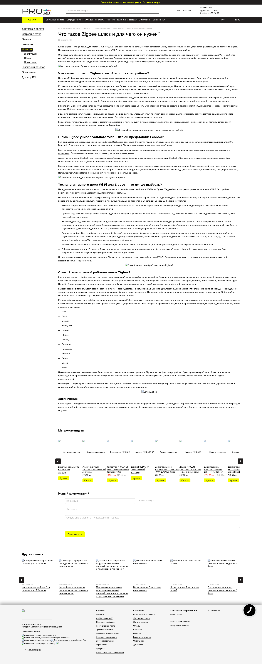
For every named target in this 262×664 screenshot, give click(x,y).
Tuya (127, 89)
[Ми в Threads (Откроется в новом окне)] (212, 19)
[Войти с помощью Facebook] (157, 500)
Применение (30, 62)
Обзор (27, 58)
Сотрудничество (75, 19)
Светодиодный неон (105, 622)
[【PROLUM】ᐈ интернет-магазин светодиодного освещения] (37, 614)
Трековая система (104, 630)
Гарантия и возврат (126, 19)
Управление (101, 645)
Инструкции (30, 53)
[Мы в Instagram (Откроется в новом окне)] (203, 19)
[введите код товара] (156, 11)
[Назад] (58, 461)
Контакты (99, 19)
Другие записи (32, 554)
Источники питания (105, 641)
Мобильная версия (33, 650)
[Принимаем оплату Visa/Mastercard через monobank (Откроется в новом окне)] (45, 638)
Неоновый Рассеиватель (107, 633)
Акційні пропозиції (104, 618)
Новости (111, 19)
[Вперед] (240, 461)
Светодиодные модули (106, 637)
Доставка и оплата (55, 19)
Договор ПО (159, 19)
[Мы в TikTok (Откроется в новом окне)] (216, 19)
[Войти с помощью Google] (162, 500)
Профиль (100, 648)
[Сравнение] (224, 10)
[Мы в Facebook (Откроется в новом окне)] (208, 19)
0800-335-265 (184, 10)
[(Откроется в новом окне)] (65, 643)
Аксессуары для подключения (110, 652)
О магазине (144, 19)
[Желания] (230, 10)
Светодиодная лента (105, 626)
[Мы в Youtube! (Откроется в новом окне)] (199, 19)
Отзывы (89, 19)
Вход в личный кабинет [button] (144, 614)
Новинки (100, 614)
